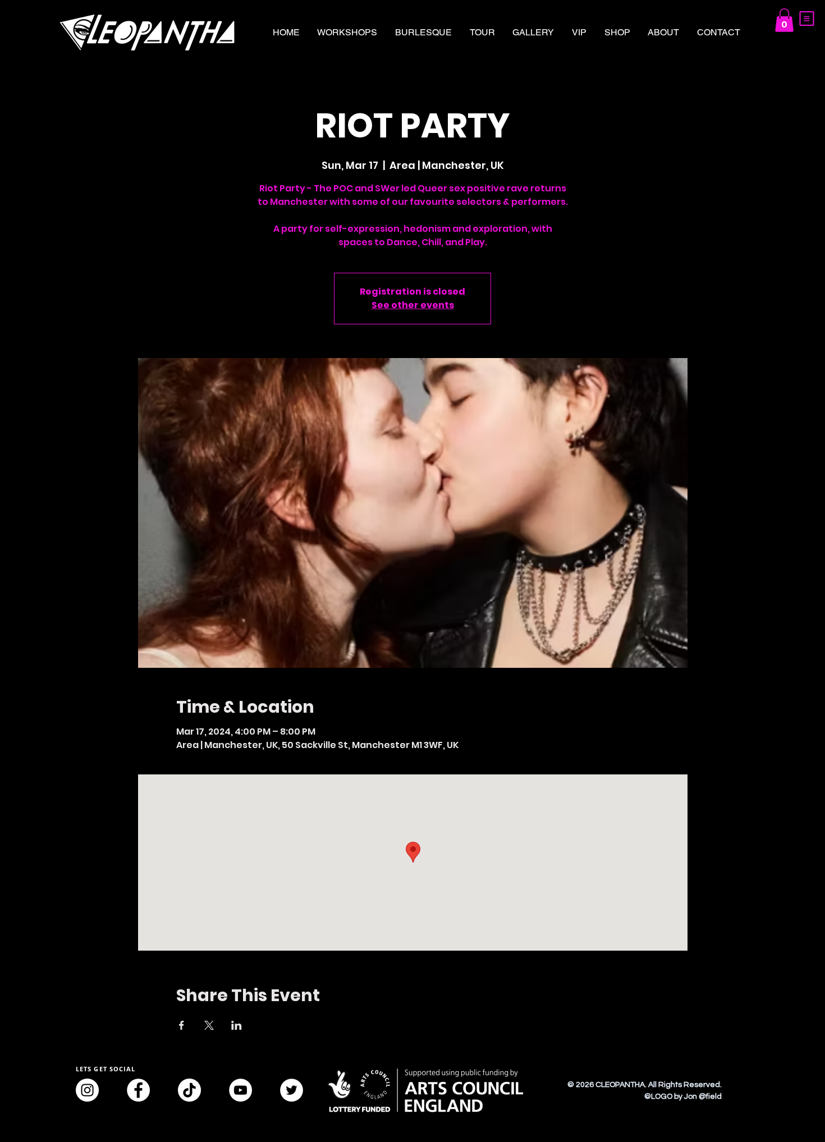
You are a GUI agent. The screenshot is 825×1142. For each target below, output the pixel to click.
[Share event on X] (209, 1025)
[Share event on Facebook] (181, 1025)
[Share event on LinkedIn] (236, 1025)
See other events (413, 305)
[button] (806, 18)
